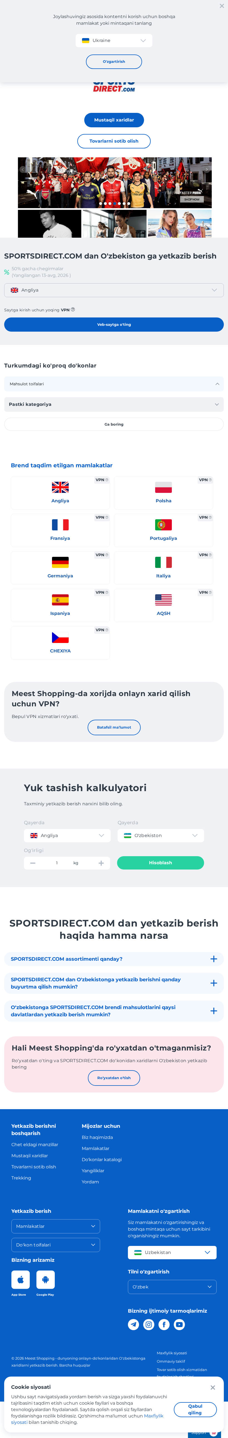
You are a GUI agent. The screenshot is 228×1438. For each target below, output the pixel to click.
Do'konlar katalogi (102, 1159)
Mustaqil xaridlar (114, 120)
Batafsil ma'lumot (114, 727)
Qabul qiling (195, 1409)
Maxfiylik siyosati (172, 1353)
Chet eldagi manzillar (34, 1144)
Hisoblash (160, 862)
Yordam (90, 1181)
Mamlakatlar (95, 1148)
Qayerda (34, 822)
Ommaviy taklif (171, 1361)
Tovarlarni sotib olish (114, 141)
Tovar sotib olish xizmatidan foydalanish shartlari (182, 1373)
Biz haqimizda (97, 1137)
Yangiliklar (93, 1170)
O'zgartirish (114, 61)
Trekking (21, 1178)
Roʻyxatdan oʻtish (114, 1078)
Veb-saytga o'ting (114, 324)
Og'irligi (34, 850)
